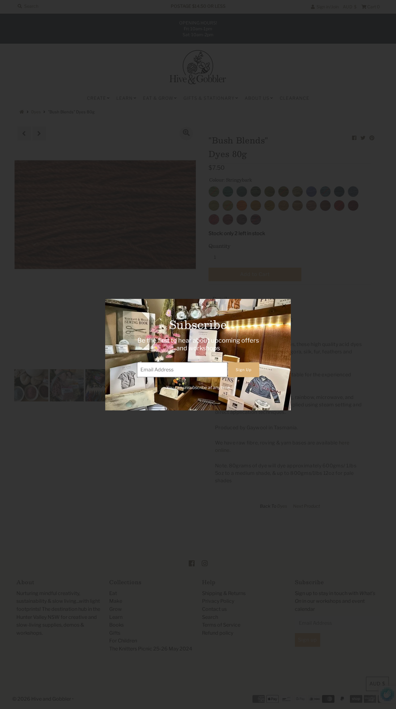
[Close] (284, 306)
